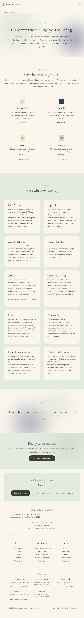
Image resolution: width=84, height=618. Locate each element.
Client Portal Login (42, 493)
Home (6, 12)
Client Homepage (20, 493)
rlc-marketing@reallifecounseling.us (44, 528)
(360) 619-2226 (47, 522)
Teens (18, 554)
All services (18, 561)
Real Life (15, 4)
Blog (66, 554)
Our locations (42, 561)
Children (18, 558)
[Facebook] (11, 534)
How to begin (42, 551)
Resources (66, 551)
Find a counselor (42, 554)
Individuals (18, 548)
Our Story (65, 548)
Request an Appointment (42, 458)
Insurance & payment (42, 558)
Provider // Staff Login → (64, 493)
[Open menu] (79, 4)
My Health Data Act (68, 608)
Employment (65, 558)
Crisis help (66, 561)
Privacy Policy (55, 608)
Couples (18, 551)
